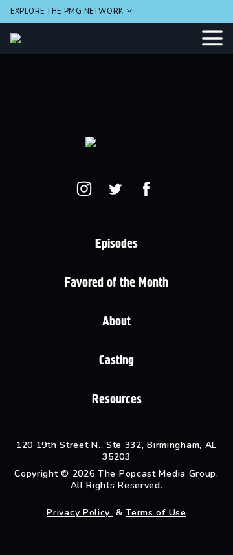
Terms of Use (156, 512)
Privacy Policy (80, 512)
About (116, 321)
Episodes (116, 243)
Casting (116, 360)
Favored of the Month (116, 282)
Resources (117, 399)
